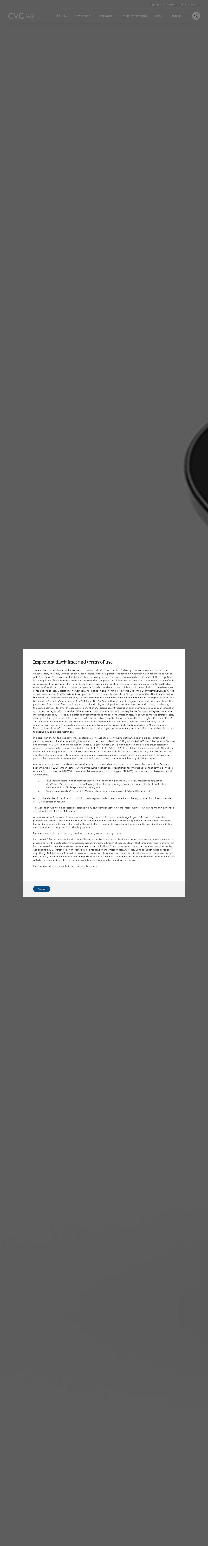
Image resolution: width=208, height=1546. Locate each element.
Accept (42, 888)
